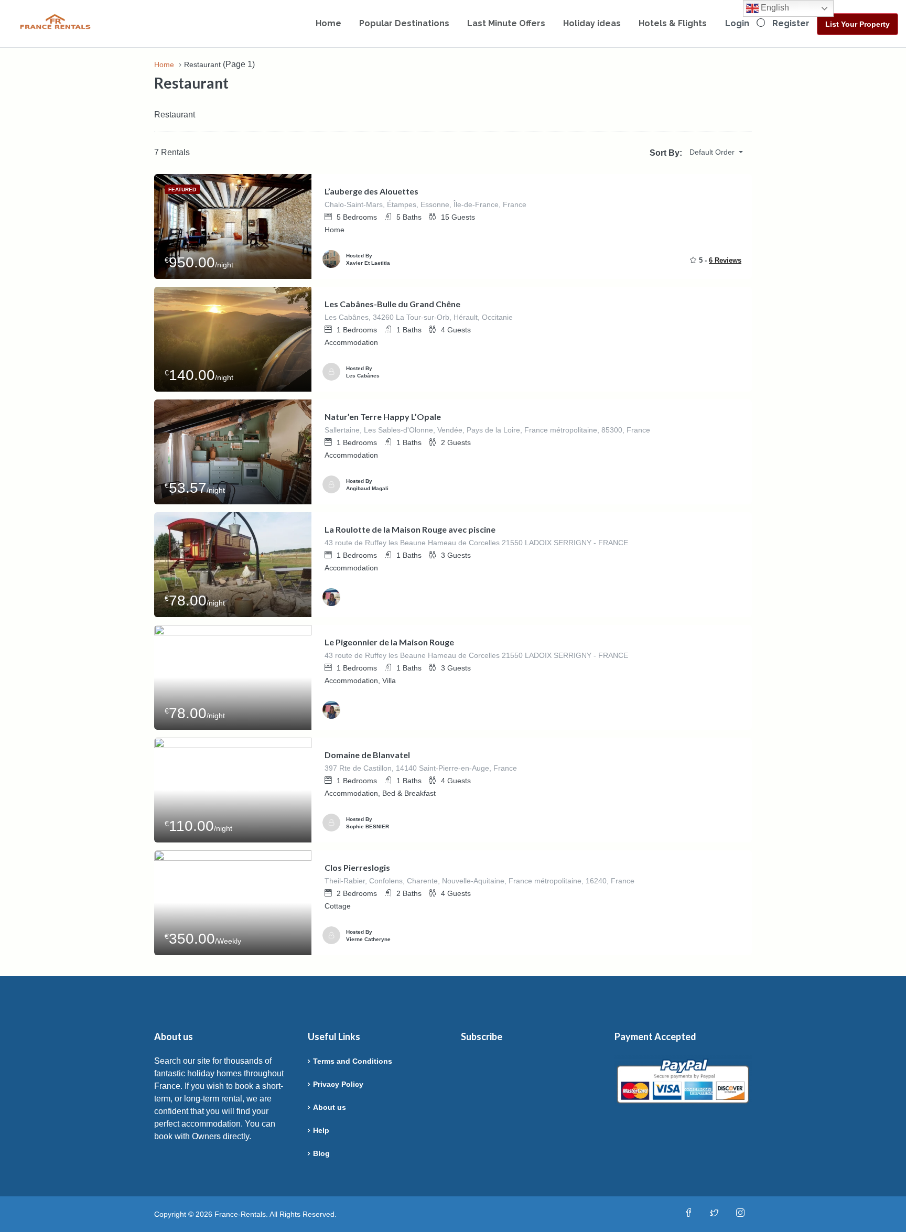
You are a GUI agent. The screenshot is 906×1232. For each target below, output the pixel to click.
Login (737, 23)
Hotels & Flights (673, 23)
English (774, 7)
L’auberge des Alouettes (371, 191)
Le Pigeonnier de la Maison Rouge (389, 642)
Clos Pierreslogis (357, 867)
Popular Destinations (404, 23)
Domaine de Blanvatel (367, 755)
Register (791, 23)
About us (329, 1107)
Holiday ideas (592, 23)
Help (321, 1130)
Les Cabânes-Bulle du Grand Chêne (392, 304)
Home (328, 23)
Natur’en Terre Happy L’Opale (383, 417)
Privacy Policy (338, 1084)
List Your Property (857, 24)
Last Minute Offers (506, 23)
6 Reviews (725, 260)
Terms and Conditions (352, 1061)
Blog (321, 1153)
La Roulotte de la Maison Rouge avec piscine (410, 529)
